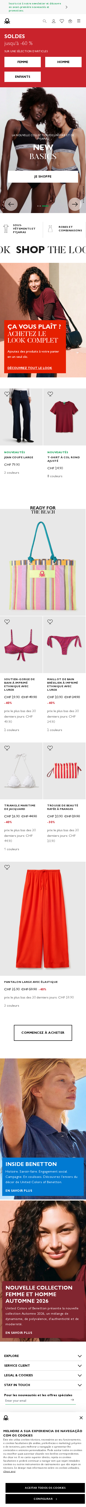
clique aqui (9, 1471)
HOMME (63, 62)
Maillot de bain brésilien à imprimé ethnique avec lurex (62, 684)
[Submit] (72, 1399)
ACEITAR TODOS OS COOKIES (45, 1487)
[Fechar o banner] (81, 1417)
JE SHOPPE (43, 176)
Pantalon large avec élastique (31, 982)
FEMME (22, 62)
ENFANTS (22, 77)
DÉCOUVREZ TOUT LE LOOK (29, 368)
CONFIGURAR (43, 1498)
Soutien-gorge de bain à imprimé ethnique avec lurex (19, 684)
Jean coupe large (18, 457)
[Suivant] (66, 7)
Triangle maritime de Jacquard (20, 807)
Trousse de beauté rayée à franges (62, 807)
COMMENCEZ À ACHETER (43, 1033)
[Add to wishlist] (7, 394)
